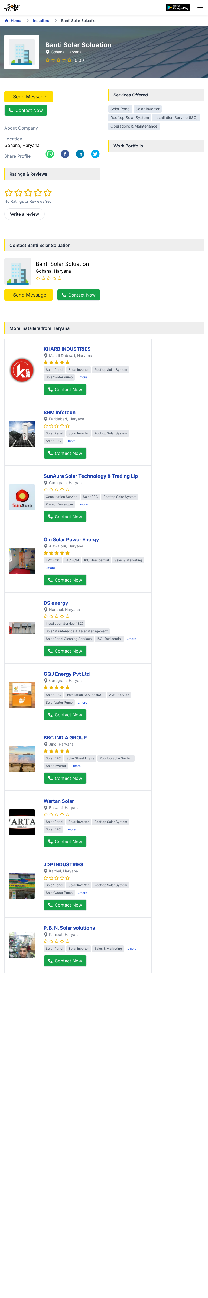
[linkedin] (80, 154)
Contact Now (29, 110)
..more (82, 377)
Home (16, 20)
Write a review (24, 214)
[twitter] (95, 154)
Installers (41, 20)
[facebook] (65, 154)
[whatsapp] (50, 154)
